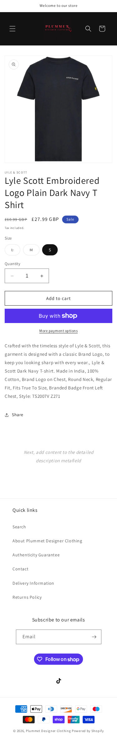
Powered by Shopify (88, 731)
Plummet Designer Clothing (48, 731)
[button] (12, 29)
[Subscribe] (94, 637)
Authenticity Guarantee (36, 555)
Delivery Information (33, 583)
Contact (20, 569)
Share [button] (17, 414)
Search (19, 527)
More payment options (58, 330)
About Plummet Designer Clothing (47, 541)
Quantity (12, 263)
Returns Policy (26, 597)
